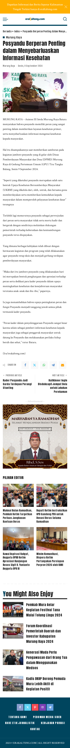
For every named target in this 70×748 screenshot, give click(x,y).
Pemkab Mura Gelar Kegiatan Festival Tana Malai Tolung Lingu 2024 (44, 610)
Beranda (7, 31)
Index (17, 31)
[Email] (62, 365)
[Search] (65, 19)
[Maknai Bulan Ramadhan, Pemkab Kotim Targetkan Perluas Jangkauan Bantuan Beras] (18, 495)
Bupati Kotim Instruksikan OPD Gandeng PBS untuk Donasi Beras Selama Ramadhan (51, 516)
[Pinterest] (35, 707)
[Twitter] (34, 365)
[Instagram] (42, 707)
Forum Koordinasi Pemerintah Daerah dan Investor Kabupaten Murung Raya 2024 (43, 633)
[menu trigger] (6, 19)
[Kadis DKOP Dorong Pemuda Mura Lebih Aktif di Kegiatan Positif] (13, 683)
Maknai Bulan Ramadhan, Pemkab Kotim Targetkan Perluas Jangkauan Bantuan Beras (17, 516)
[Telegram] (53, 365)
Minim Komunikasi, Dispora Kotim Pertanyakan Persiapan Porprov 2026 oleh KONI (50, 559)
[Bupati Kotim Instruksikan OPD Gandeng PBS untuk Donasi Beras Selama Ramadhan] (51, 495)
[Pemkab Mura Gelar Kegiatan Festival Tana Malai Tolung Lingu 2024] (13, 609)
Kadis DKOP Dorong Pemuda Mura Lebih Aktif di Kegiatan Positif (46, 684)
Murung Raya (14, 37)
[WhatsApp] (44, 365)
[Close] (66, 7)
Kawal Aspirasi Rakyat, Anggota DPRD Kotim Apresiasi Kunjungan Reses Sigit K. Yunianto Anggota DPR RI (16, 561)
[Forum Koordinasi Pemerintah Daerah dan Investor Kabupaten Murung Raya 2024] (13, 631)
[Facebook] (25, 365)
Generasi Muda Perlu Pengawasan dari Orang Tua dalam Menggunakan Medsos (46, 660)
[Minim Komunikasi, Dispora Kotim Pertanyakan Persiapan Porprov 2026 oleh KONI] (51, 538)
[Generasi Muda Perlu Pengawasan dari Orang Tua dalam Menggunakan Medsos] (13, 657)
